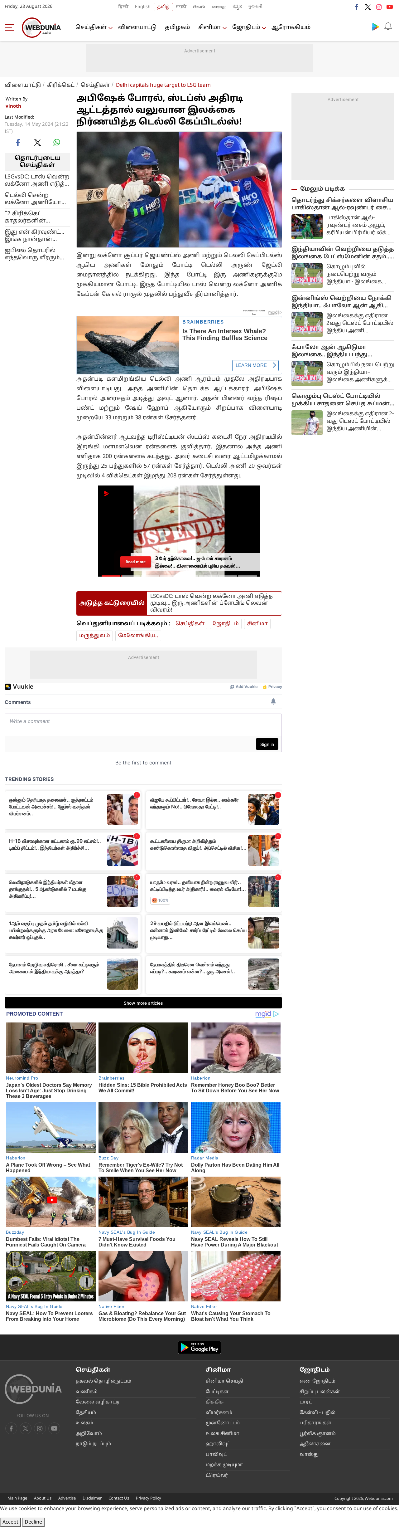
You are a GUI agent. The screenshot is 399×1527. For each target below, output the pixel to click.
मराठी (181, 7)
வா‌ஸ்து (309, 1455)
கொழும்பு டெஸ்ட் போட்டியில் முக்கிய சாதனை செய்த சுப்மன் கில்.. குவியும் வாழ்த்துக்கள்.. (340, 400)
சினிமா (209, 27)
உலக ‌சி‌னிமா (222, 1434)
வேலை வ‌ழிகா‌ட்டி (97, 1402)
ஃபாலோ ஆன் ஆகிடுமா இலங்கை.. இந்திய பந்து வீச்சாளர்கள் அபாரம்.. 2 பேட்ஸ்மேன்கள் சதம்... (329, 351)
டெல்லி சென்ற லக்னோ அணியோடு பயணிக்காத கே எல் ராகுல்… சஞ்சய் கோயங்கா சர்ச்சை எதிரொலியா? (36, 199)
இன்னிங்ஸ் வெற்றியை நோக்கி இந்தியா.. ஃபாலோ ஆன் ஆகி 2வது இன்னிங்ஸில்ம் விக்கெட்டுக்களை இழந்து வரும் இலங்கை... (341, 302)
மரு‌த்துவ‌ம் (94, 635)
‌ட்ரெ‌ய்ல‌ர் (217, 1476)
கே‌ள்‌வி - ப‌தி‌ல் (317, 1413)
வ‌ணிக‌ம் (87, 1392)
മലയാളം (218, 7)
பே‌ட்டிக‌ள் (217, 1392)
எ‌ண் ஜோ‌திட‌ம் (317, 1381)
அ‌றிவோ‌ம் (89, 1434)
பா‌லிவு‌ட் (216, 1455)
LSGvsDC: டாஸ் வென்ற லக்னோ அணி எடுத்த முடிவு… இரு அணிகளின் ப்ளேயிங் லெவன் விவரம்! (37, 180)
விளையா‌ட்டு (137, 27)
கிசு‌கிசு (215, 1402)
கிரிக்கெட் (61, 85)
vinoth (13, 107)
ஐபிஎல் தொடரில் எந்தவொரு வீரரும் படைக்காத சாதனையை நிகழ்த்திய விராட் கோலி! (32, 254)
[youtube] (389, 7)
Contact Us (118, 1498)
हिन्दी (123, 7)
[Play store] (375, 26)
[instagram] (378, 7)
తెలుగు (199, 7)
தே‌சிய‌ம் (86, 1413)
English (143, 7)
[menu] (11, 27)
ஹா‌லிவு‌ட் (218, 1444)
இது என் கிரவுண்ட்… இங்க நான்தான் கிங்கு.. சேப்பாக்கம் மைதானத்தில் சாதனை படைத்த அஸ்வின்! (34, 235)
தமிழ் (163, 7)
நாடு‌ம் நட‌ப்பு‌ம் (93, 1444)
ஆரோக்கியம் (291, 27)
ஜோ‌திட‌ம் (246, 27)
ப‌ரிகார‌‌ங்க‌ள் (315, 1423)
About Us (42, 1498)
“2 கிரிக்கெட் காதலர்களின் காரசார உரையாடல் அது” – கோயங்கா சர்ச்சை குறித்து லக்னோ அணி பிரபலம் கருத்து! (34, 217)
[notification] (388, 26)
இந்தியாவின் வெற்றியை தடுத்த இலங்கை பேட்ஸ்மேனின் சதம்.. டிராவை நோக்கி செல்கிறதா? (342, 253)
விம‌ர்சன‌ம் (219, 1413)
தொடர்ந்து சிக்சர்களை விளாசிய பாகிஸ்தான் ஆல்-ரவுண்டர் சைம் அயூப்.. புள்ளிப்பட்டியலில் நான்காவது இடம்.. (342, 204)
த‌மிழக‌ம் (177, 27)
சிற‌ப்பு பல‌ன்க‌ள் (320, 1392)
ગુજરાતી (255, 7)
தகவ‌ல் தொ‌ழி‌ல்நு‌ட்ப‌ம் (103, 1381)
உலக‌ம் (84, 1423)
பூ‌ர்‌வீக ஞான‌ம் (318, 1434)
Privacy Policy (148, 1498)
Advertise (67, 1498)
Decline (33, 1522)
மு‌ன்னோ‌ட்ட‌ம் (223, 1423)
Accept (10, 1522)
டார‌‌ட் (306, 1402)
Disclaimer (92, 1498)
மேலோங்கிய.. (138, 635)
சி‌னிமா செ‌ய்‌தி (224, 1381)
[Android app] (199, 1347)
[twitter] (368, 7)
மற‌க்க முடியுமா (224, 1465)
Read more (136, 561)
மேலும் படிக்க (322, 189)
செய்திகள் (91, 27)
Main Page (17, 1498)
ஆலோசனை (315, 1444)
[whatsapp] (56, 142)
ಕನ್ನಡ (237, 7)
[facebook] (357, 7)
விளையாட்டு (23, 85)
